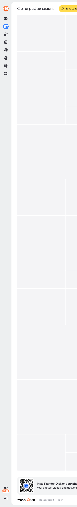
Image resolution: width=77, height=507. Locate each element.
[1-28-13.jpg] (41, 234)
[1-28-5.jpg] (41, 106)
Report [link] (60, 500)
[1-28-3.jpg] (41, 70)
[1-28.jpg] (41, 33)
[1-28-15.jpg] (41, 270)
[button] (6, 73)
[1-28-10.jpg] (41, 197)
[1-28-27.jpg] (41, 452)
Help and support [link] (46, 500)
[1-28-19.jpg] (41, 307)
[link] (6, 8)
